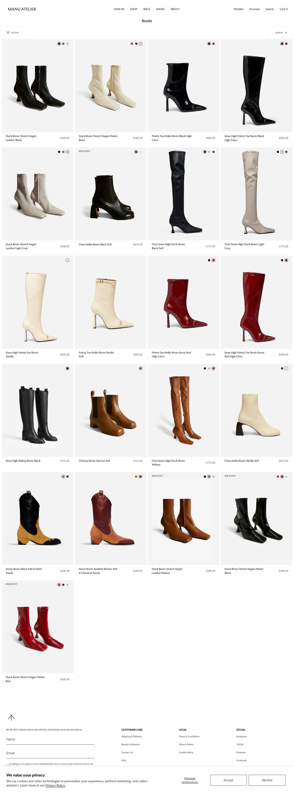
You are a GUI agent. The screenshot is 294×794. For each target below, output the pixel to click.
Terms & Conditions (189, 736)
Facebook (241, 760)
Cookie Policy (186, 752)
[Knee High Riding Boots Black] (37, 410)
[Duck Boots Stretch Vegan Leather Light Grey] (37, 193)
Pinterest (241, 752)
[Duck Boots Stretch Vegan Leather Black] (37, 85)
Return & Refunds (130, 744)
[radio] (59, 44)
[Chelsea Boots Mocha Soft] (110, 410)
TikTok (239, 744)
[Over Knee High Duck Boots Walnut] (183, 410)
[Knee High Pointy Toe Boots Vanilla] (37, 302)
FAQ (123, 760)
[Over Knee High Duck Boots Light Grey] (256, 193)
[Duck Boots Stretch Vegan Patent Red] (37, 626)
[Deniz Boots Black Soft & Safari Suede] (37, 518)
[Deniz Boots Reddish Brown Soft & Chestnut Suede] (110, 518)
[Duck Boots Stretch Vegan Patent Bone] (110, 85)
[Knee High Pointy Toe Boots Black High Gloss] (256, 85)
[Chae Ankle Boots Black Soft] (110, 193)
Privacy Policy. (55, 785)
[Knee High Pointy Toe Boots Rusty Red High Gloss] (256, 302)
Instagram (241, 736)
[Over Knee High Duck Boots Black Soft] (183, 193)
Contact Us (127, 752)
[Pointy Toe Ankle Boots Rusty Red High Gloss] (183, 302)
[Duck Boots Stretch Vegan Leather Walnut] (183, 518)
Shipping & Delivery (131, 736)
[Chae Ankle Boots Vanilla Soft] (256, 410)
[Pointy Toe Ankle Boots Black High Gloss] (183, 85)
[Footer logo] (11, 717)
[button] (119, 9)
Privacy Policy (186, 744)
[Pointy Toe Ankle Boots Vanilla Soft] (110, 302)
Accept (228, 780)
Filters (15, 33)
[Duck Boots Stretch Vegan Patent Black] (256, 518)
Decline (267, 780)
